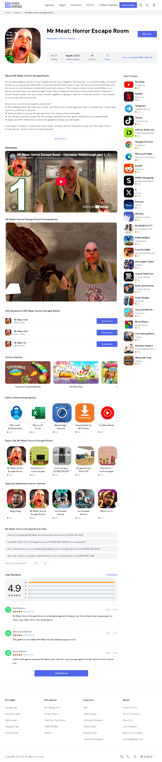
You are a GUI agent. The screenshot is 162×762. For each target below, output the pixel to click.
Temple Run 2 (51, 713)
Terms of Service (131, 713)
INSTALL (147, 34)
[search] (141, 5)
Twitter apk (11, 720)
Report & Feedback (133, 732)
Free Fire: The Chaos (54, 720)
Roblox (47, 732)
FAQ (85, 707)
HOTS (90, 5)
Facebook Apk (12, 713)
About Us (127, 720)
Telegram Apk (12, 726)
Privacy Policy (130, 707)
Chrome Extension (93, 720)
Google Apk (11, 707)
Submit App (128, 5)
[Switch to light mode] (147, 5)
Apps (62, 5)
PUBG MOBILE (51, 726)
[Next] (111, 262)
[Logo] (13, 5)
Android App (90, 713)
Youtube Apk (12, 732)
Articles (76, 5)
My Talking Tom (52, 707)
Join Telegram (130, 726)
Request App (90, 732)
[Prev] (11, 262)
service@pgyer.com (133, 739)
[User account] (154, 5)
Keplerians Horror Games (61, 38)
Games (49, 5)
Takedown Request (93, 739)
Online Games (108, 5)
